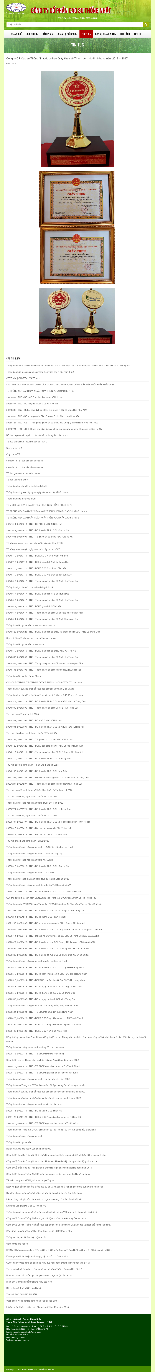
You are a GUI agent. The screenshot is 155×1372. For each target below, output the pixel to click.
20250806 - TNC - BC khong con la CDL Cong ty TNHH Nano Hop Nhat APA (42, 416)
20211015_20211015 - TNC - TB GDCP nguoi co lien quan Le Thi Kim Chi (42, 1123)
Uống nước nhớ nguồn (17, 1243)
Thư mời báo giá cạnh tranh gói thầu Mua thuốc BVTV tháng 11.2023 (39, 790)
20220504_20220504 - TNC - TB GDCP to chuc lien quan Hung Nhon (39, 1011)
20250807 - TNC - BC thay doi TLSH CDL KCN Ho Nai (32, 403)
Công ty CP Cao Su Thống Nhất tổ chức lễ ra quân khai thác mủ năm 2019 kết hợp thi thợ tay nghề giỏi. (56, 1154)
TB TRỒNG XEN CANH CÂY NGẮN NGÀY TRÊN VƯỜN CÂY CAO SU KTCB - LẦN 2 (46, 511)
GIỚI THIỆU (31, 34)
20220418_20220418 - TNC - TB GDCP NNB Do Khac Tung (35, 1053)
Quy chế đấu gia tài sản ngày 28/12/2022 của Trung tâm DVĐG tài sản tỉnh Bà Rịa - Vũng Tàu (51, 897)
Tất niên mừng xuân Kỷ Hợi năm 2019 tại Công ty (30, 1180)
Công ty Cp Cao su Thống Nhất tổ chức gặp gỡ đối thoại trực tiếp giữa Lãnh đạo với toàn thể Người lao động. (58, 1224)
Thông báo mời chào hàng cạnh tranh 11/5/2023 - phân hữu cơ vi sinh (40, 847)
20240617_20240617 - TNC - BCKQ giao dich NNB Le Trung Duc (37, 593)
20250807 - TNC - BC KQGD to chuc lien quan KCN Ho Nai (34, 397)
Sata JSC (51, 1369)
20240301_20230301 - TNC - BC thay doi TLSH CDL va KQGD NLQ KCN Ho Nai (45, 726)
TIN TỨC (85, 34)
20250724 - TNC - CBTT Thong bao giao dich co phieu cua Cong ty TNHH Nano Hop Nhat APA (52, 422)
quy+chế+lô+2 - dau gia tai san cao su (24, 460)
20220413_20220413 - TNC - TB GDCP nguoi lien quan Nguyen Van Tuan (42, 1072)
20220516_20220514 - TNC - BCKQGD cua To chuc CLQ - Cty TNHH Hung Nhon (45, 980)
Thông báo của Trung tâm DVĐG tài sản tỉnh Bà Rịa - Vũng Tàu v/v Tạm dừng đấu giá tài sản (51, 1129)
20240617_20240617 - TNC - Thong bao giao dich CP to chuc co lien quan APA (44, 612)
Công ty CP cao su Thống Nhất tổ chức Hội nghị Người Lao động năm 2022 (42, 1059)
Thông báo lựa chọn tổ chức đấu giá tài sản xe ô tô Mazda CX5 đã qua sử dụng (44, 694)
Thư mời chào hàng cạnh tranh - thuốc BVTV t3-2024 (31, 732)
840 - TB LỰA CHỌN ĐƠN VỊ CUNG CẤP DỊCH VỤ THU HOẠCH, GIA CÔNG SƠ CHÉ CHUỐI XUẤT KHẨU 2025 (60, 384)
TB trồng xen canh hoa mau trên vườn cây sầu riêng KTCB (34, 542)
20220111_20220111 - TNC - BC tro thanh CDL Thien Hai (34, 1110)
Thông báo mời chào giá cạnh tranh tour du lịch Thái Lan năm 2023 (38, 885)
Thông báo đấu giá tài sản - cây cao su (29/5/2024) (31, 625)
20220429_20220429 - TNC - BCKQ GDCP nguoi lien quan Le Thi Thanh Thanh (44, 1018)
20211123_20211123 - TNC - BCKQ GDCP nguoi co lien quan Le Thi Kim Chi (43, 1116)
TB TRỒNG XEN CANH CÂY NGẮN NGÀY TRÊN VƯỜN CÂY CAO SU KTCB (42, 517)
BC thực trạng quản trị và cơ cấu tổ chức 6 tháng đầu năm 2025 (37, 435)
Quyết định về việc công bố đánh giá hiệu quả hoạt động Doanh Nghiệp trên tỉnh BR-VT (48, 1262)
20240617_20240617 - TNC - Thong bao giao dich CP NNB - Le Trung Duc (42, 599)
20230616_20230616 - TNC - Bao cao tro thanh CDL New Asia (36, 834)
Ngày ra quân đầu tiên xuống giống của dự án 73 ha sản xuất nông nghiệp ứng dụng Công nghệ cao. (55, 1186)
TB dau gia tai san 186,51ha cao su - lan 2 (26, 441)
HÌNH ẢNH (125, 34)
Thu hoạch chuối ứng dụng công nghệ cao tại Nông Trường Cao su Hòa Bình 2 (44, 1268)
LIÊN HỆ (137, 34)
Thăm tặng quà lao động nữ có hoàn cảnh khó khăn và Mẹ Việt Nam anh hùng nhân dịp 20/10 (51, 1211)
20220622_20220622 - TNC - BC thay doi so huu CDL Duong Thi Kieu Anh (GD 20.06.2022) (50, 942)
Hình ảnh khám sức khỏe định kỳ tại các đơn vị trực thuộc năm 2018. (39, 1275)
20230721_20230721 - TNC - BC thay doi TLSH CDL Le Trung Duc (38, 809)
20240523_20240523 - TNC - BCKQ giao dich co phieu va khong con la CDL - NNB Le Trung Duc (53, 631)
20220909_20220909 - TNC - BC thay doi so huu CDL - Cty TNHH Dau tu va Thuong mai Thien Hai (54, 929)
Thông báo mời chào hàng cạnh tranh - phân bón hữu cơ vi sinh (37, 961)
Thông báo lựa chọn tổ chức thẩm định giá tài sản (30, 587)
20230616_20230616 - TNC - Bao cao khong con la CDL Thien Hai (38, 828)
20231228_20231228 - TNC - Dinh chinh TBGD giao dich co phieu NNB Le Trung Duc (47, 777)
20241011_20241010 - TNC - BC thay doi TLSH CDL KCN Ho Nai (37, 530)
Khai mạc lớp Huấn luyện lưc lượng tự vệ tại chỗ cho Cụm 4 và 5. (37, 1256)
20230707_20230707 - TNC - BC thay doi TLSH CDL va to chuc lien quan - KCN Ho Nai (48, 821)
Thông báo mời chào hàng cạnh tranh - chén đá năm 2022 (34, 1104)
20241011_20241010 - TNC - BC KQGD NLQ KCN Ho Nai (34, 523)
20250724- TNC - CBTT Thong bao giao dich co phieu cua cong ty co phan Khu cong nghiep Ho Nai (54, 428)
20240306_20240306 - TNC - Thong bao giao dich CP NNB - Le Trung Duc (42, 707)
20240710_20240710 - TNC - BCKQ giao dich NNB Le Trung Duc (37, 561)
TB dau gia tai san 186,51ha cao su (23, 473)
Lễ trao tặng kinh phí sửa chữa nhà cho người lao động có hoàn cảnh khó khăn (44, 1199)
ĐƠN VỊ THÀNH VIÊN (105, 34)
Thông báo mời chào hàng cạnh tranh (24, 1135)
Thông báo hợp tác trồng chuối (21, 498)
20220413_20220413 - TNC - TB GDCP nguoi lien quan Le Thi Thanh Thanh (43, 1066)
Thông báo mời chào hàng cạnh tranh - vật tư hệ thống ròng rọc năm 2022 (42, 1005)
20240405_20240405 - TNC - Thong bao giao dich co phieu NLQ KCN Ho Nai (43, 669)
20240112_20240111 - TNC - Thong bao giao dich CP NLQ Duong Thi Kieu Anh (44, 752)
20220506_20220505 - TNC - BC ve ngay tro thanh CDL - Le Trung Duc (40, 999)
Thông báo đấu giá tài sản (18, 1142)
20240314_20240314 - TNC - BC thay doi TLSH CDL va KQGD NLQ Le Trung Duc (46, 701)
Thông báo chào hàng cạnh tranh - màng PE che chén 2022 (35, 1047)
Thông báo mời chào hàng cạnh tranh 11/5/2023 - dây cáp (34, 853)
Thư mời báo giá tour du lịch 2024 (22, 713)
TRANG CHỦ (16, 34)
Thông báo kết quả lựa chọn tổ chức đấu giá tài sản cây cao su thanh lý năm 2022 (45, 1091)
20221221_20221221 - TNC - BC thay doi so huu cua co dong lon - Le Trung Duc (45, 910)
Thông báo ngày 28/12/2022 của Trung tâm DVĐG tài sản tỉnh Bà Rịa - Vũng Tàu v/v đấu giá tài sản (54, 904)
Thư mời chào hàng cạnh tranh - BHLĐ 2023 (27, 840)
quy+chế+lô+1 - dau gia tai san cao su (24, 466)
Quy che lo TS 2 (14, 447)
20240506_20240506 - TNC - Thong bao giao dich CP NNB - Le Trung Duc (42, 656)
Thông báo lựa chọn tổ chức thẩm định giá (26, 485)
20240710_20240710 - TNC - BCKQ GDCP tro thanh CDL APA (36, 568)
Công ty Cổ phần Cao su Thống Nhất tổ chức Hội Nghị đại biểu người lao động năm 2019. (49, 1167)
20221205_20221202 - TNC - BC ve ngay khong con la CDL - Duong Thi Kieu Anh (45, 923)
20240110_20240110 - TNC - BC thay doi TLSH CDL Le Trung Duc (38, 758)
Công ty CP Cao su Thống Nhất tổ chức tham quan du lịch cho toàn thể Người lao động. (48, 1173)
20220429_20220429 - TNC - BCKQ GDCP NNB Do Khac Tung (36, 1030)
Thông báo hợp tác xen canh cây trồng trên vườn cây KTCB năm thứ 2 (40, 371)
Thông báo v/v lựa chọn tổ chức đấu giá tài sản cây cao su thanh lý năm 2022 (43, 1097)
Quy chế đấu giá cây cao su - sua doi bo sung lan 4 (31, 637)
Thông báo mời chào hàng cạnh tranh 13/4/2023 (29, 859)
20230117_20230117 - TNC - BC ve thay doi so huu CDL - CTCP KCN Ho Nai (43, 891)
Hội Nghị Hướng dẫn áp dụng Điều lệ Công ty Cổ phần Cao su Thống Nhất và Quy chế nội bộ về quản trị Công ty (60, 1249)
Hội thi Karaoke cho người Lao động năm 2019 (28, 1148)
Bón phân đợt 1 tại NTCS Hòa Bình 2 (23, 1287)
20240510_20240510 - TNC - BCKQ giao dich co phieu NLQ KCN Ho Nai (41, 650)
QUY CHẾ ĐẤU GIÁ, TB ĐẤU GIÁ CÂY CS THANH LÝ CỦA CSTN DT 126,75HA (44, 682)
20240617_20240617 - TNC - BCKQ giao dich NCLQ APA (33, 606)
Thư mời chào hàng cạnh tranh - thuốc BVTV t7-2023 (31, 815)
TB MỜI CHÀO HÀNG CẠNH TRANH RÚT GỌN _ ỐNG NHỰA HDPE (39, 504)
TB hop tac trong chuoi (17, 479)
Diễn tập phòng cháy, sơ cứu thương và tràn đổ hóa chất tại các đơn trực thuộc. (44, 1192)
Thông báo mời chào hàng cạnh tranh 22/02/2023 (30, 872)
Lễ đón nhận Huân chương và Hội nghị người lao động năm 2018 (37, 1306)
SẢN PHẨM (48, 34)
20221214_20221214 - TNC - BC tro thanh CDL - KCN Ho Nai (36, 916)
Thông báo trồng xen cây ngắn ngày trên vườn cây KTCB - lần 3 (37, 492)
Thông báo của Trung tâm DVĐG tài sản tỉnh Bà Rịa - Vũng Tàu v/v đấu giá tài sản (45, 1085)
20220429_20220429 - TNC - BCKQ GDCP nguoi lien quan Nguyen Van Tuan (43, 1024)
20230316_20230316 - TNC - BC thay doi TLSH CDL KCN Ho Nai (37, 866)
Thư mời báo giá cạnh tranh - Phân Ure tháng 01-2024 (32, 764)
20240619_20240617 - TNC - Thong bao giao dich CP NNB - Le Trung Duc (42, 580)
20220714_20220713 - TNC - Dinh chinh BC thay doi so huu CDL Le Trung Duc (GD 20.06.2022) (52, 935)
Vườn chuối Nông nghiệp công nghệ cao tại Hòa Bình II (32, 1300)
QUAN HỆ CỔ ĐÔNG (67, 34)
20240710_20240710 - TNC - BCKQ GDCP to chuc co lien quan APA (39, 574)
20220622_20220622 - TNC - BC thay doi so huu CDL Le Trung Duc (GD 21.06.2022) (47, 954)
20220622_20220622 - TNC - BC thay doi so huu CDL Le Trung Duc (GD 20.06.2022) (47, 948)
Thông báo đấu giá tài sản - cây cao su (25, 644)
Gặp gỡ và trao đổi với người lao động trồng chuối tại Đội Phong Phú (39, 1230)
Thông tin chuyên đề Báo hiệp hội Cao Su (26, 1237)
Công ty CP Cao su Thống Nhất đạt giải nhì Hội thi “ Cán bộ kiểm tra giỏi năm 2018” (46, 1218)
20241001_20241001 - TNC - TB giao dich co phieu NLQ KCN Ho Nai (39, 536)
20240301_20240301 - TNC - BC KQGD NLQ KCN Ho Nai (34, 720)
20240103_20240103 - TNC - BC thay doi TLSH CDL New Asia (36, 771)
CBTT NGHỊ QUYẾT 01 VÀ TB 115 (23, 378)
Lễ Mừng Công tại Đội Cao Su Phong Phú (26, 1205)
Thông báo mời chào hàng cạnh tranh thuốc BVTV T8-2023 (34, 802)
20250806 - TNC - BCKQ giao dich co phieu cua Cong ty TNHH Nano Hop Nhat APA (46, 409)
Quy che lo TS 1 (14, 454)
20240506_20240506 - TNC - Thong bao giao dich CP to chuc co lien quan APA (44, 663)
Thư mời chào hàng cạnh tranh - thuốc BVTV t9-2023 (31, 796)
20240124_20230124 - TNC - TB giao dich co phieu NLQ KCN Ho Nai (39, 739)
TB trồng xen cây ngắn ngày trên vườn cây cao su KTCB (33, 549)
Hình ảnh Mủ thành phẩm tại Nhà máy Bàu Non (29, 1281)
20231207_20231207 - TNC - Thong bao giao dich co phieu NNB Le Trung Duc (44, 783)
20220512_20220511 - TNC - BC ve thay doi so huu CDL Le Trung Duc (40, 992)
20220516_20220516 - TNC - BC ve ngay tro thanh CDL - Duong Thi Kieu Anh (44, 986)
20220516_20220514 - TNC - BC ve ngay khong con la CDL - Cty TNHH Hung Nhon (46, 973)
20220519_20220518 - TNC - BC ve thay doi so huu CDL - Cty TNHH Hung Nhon (45, 967)
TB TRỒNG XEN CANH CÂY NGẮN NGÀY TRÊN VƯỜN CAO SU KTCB (40, 390)
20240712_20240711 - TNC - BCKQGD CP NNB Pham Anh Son (37, 555)
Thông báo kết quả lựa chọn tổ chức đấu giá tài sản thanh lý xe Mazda (40, 688)
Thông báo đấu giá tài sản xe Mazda (23, 675)
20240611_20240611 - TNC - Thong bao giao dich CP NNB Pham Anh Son (42, 618)
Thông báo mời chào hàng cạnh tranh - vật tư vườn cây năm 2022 (38, 1078)
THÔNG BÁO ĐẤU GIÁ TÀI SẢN (21, 1294)
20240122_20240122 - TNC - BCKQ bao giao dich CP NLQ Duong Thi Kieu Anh (44, 745)
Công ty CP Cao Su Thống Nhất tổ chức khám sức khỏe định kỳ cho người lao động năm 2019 (51, 1161)
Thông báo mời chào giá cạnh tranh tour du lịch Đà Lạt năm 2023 (37, 878)
